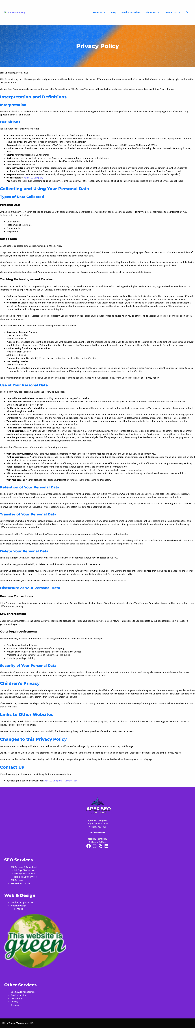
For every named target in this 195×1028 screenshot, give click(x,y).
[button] (187, 13)
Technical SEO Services (25, 877)
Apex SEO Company (33, 177)
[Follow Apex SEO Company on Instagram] (95, 847)
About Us (151, 12)
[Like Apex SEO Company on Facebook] (89, 847)
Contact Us (171, 12)
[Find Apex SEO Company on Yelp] (100, 847)
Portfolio (18, 909)
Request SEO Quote (20, 883)
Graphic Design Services (22, 902)
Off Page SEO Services (25, 870)
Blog (113, 12)
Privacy (14, 1001)
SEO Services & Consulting (24, 867)
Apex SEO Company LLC (21, 1023)
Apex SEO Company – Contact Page (60, 780)
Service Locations (131, 12)
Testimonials (17, 998)
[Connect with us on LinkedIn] (106, 847)
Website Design (18, 905)
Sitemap (15, 1005)
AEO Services (17, 880)
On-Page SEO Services (25, 873)
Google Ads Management (23, 992)
